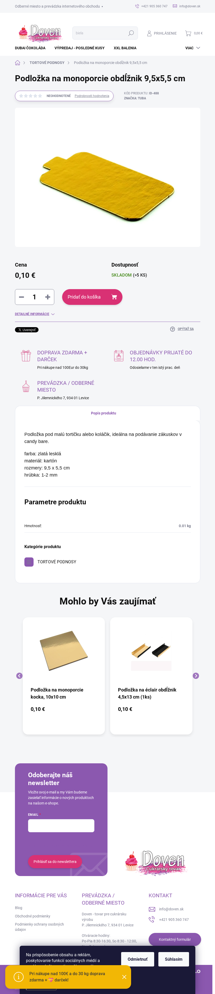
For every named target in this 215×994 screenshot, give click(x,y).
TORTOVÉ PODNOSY (56, 561)
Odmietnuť (138, 959)
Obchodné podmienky (32, 916)
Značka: (135, 98)
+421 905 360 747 (174, 919)
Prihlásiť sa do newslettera (55, 862)
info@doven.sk (171, 909)
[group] (64, 676)
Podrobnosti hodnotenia (92, 96)
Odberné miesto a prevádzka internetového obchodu (57, 6)
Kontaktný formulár (175, 939)
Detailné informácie (32, 314)
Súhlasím (173, 959)
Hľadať (131, 33)
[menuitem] (32, 48)
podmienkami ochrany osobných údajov (60, 846)
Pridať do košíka (84, 297)
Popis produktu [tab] (103, 413)
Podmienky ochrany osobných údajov (39, 927)
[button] (64, 709)
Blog (18, 908)
